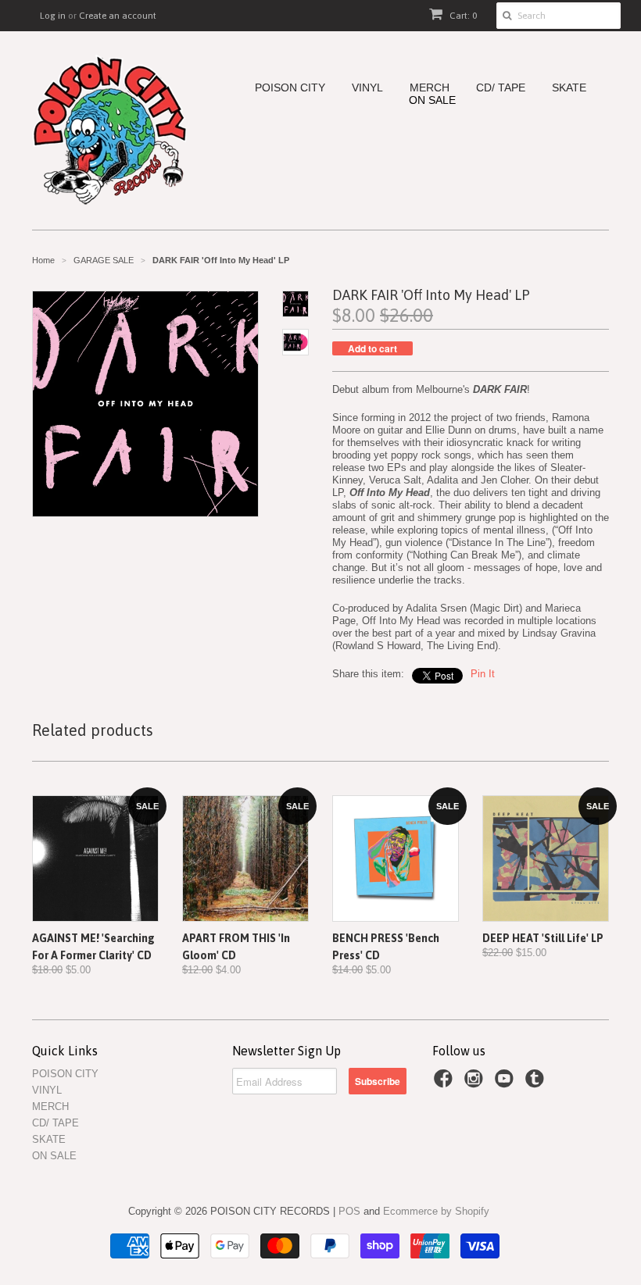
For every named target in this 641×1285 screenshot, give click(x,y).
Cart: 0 (462, 15)
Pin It (483, 674)
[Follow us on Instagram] (476, 1083)
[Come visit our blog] (537, 1083)
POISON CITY (290, 88)
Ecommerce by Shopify (436, 1211)
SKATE (569, 88)
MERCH (429, 88)
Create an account (117, 15)
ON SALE (432, 100)
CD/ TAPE (500, 88)
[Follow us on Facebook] (445, 1083)
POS (349, 1211)
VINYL (367, 88)
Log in (53, 15)
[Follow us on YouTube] (506, 1083)
